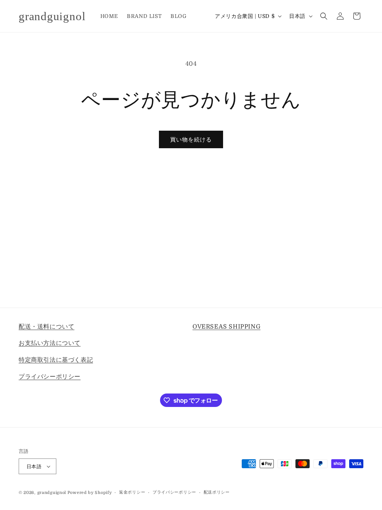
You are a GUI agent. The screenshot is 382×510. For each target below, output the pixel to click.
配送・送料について (46, 326)
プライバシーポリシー (50, 376)
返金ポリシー (132, 492)
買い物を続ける (191, 139)
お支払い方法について (50, 343)
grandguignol (51, 492)
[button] (324, 16)
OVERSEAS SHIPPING (226, 326)
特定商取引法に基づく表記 (56, 360)
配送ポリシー (217, 492)
